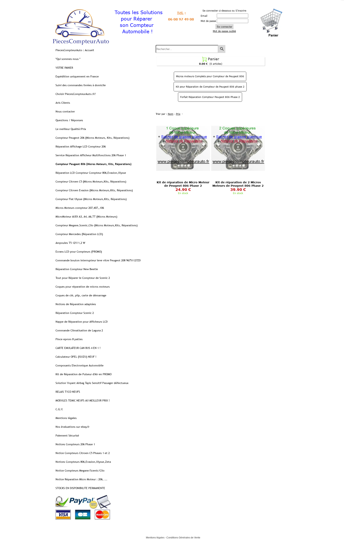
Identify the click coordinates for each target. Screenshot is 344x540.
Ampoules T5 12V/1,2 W (70, 243)
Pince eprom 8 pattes (69, 339)
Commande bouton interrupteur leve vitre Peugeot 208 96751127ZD (98, 260)
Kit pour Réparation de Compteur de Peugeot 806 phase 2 (210, 86)
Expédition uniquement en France (77, 76)
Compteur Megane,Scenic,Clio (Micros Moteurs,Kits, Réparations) (97, 225)
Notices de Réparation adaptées (76, 304)
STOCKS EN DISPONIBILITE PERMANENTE (80, 488)
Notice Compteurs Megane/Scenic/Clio (80, 470)
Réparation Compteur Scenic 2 (75, 313)
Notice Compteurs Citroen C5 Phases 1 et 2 (83, 453)
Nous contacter (65, 111)
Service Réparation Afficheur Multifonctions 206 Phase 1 (91, 155)
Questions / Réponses (69, 120)
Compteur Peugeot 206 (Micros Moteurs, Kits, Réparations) (92, 138)
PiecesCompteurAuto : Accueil (75, 50)
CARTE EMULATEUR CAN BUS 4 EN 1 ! (78, 348)
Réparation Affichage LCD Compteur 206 (81, 146)
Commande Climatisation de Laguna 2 (79, 330)
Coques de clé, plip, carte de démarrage (81, 295)
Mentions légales (66, 418)
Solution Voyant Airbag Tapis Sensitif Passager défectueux (92, 383)
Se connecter (224, 26)
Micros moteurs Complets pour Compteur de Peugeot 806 (210, 76)
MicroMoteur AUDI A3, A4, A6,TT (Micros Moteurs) (86, 216)
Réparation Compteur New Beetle (77, 269)
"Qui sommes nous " (68, 59)
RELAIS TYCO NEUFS (68, 392)
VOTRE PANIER (64, 67)
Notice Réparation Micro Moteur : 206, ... (81, 479)
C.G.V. (59, 409)
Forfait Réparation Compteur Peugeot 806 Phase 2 (210, 97)
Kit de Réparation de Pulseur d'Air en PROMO (83, 374)
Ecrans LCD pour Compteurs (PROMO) (79, 251)
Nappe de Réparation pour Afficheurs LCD (82, 321)
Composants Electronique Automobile (80, 365)
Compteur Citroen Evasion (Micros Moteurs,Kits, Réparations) (94, 190)
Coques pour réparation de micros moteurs (83, 286)
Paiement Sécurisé (67, 435)
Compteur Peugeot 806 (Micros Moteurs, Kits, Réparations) (93, 164)
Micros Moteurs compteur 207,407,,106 (80, 208)
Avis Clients (63, 102)
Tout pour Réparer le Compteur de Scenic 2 (83, 278)
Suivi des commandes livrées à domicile (81, 85)
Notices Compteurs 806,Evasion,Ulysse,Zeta (83, 462)
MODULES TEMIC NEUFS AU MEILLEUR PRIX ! (83, 400)
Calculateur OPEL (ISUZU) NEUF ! (76, 356)
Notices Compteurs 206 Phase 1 (75, 444)
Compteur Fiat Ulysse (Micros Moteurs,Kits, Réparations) (91, 199)
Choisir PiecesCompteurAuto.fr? (76, 94)
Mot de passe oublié (224, 31)
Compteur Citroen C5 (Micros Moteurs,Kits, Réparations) (91, 181)
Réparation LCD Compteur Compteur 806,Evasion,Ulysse (91, 173)
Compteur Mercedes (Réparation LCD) (79, 234)
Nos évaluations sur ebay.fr (72, 427)
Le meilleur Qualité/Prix (71, 129)
